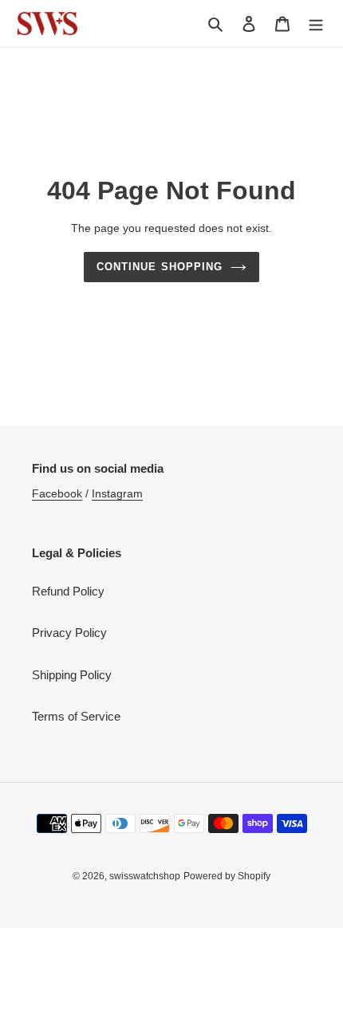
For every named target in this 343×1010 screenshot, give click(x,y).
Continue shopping (160, 267)
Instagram (117, 493)
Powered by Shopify (226, 876)
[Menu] (316, 23)
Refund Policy (68, 591)
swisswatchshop (144, 876)
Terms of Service (76, 716)
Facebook (57, 493)
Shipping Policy (72, 675)
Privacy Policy (69, 632)
